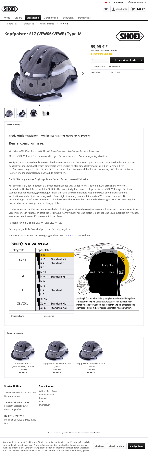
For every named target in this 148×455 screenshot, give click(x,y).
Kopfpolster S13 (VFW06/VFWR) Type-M (23, 365)
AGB (41, 401)
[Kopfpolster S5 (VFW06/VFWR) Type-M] (91, 350)
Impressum (44, 404)
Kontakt (43, 398)
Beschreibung (13, 124)
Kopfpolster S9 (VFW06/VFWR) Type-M (57, 365)
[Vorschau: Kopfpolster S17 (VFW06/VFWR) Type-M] (9, 113)
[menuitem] (119, 2)
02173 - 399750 (14, 416)
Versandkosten (93, 433)
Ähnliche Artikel (15, 333)
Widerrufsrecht (46, 394)
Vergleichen (99, 66)
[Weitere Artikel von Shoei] (130, 36)
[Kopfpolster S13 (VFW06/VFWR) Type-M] (23, 350)
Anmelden (119, 2)
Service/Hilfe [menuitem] (137, 2)
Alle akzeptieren (117, 446)
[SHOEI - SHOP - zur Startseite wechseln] (9, 9)
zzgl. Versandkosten (108, 50)
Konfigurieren (136, 446)
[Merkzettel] (106, 9)
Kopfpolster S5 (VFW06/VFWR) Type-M (91, 365)
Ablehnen (99, 446)
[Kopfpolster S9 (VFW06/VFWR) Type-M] (57, 350)
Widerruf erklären (48, 391)
